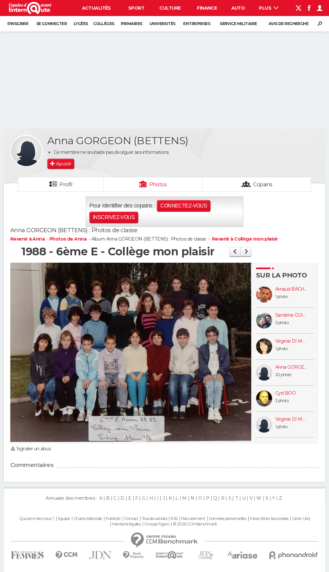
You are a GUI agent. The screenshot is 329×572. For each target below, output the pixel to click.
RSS (174, 518)
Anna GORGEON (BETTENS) (291, 367)
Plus (265, 8)
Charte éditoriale (88, 518)
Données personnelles (227, 518)
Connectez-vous (183, 205)
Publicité (113, 518)
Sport (136, 8)
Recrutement (193, 518)
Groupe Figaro (156, 524)
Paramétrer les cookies (269, 518)
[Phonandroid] (293, 555)
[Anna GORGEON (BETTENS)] (26, 151)
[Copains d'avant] (169, 555)
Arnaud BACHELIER (291, 289)
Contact (131, 518)
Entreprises (196, 23)
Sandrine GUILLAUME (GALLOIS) (291, 315)
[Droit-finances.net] (133, 555)
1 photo (281, 296)
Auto (238, 8)
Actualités (96, 8)
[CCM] (66, 555)
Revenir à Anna (28, 239)
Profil (65, 184)
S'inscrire (17, 23)
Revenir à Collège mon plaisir (245, 239)
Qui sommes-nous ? (36, 518)
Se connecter (51, 23)
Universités (162, 23)
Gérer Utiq (301, 518)
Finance (207, 8)
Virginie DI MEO (291, 341)
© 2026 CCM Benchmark (195, 524)
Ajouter (63, 164)
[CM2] (234, 251)
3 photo (282, 322)
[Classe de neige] (246, 251)
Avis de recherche (288, 23)
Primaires (131, 23)
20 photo (283, 374)
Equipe (64, 518)
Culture (170, 8)
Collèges (103, 23)
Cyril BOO (285, 393)
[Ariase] (243, 555)
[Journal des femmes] (27, 555)
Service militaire (238, 23)
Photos (158, 184)
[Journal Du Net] (100, 555)
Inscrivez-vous (114, 217)
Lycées (81, 23)
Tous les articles (154, 518)
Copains (262, 184)
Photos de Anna (67, 239)
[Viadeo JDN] (205, 555)
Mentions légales (126, 524)
